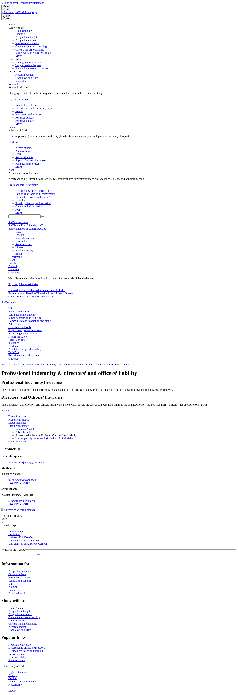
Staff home (14, 364)
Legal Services (16, 339)
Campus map (15, 531)
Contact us (14, 534)
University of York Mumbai (23, 540)
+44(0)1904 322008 (19, 483)
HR (10, 308)
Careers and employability (22, 623)
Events (12, 263)
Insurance (13, 342)
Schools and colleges (19, 580)
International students (20, 577)
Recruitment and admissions (23, 355)
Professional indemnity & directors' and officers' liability (98, 364)
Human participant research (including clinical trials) (44, 438)
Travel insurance (17, 416)
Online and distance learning (24, 617)
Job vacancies (16, 653)
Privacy (12, 675)
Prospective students (19, 571)
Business (13, 126)
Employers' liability (26, 428)
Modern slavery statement (22, 681)
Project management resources (25, 330)
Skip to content (9, 2)
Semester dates (16, 660)
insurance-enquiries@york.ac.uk (26, 462)
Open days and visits (19, 629)
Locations (13, 269)
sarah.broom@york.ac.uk (22, 500)
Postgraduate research (20, 614)
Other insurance (17, 441)
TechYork (13, 352)
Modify (12, 690)
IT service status (17, 657)
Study (11, 24)
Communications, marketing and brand (29, 320)
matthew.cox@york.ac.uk (22, 479)
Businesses (14, 590)
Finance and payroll (19, 311)
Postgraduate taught (19, 611)
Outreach (13, 358)
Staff (11, 583)
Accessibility (15, 684)
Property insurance (18, 419)
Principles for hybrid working (24, 349)
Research (13, 84)
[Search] (42, 216)
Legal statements (17, 672)
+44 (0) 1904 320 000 (20, 537)
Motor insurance (17, 422)
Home (4, 364)
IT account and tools (19, 327)
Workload (13, 346)
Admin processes (17, 324)
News (11, 259)
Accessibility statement (31, 2)
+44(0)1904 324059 (19, 503)
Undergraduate (16, 607)
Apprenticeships (17, 620)
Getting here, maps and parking (25, 650)
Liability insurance (57, 364)
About (11, 169)
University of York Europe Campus (27, 543)
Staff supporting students (22, 314)
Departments (15, 256)
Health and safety (18, 336)
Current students (17, 574)
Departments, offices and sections (26, 647)
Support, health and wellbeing (24, 317)
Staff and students (18, 222)
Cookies (12, 678)
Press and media (17, 593)
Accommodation (17, 626)
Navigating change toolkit (22, 333)
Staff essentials (9, 302)
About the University (20, 644)
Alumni (12, 266)
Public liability (23, 432)
